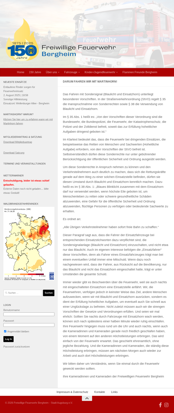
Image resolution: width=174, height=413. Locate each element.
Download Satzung (13, 152)
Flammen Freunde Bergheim (140, 72)
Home (20, 72)
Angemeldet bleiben (18, 331)
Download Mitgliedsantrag (17, 142)
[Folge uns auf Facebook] (160, 405)
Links (114, 392)
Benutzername (11, 310)
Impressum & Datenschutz (72, 392)
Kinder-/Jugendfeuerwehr (100, 72)
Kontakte (99, 392)
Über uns (51, 72)
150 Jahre (35, 72)
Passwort (8, 320)
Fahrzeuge (70, 72)
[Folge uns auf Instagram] (166, 405)
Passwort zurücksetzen (16, 346)
